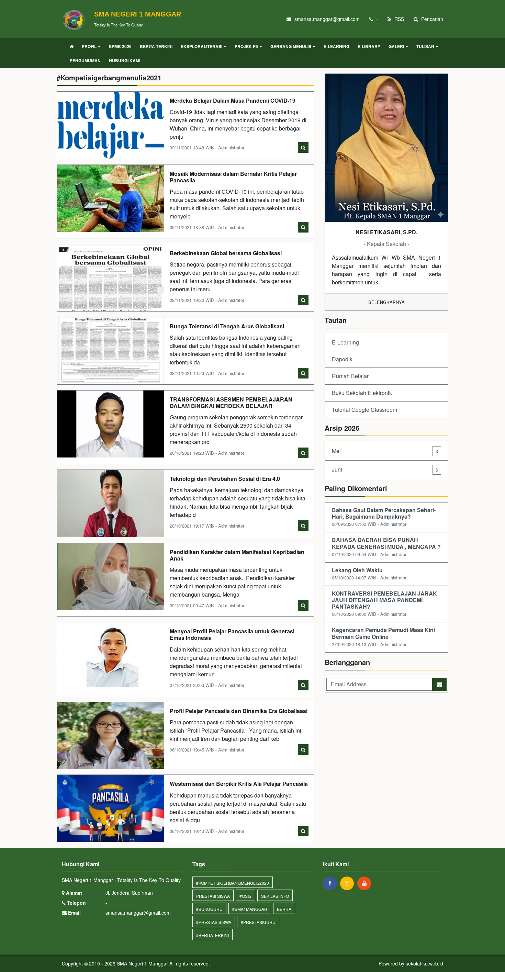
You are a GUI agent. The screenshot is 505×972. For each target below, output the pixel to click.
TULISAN (425, 46)
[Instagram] (348, 883)
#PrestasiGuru (258, 922)
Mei (385, 451)
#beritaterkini (212, 935)
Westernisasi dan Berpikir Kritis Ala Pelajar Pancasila (239, 784)
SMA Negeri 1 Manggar (141, 963)
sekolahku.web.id (424, 963)
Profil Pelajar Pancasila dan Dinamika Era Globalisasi (238, 711)
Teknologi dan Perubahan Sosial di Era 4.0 (225, 479)
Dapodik (342, 359)
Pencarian (431, 18)
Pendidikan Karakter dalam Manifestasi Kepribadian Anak (237, 555)
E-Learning (345, 342)
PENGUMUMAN (85, 60)
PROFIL (89, 46)
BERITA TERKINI (156, 46)
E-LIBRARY (369, 46)
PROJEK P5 (246, 46)
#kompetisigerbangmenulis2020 (232, 883)
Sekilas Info (275, 896)
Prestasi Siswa (213, 896)
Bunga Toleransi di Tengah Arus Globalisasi (227, 326)
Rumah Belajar (350, 376)
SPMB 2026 (120, 46)
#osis (245, 896)
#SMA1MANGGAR (249, 909)
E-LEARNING (336, 46)
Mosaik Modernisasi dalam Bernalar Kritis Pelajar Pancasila (233, 177)
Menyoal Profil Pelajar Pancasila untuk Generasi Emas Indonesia (232, 634)
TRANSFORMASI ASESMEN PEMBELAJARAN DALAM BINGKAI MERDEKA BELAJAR (231, 402)
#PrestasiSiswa (213, 922)
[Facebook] (331, 883)
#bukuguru (209, 909)
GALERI (396, 46)
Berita (284, 909)
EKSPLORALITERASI (201, 46)
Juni (385, 469)
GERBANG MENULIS (290, 46)
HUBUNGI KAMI (124, 60)
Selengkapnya (386, 302)
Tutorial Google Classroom (364, 410)
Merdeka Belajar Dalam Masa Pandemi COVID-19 (232, 100)
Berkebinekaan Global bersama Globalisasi (226, 253)
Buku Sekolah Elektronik (362, 393)
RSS (398, 18)
